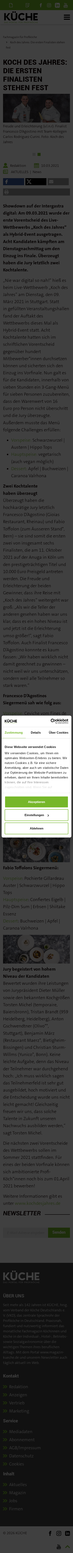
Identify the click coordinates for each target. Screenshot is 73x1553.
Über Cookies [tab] (58, 732)
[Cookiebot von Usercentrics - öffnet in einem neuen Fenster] (51, 721)
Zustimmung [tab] (14, 732)
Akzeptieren (36, 801)
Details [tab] (36, 732)
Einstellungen (34, 815)
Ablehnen (36, 828)
